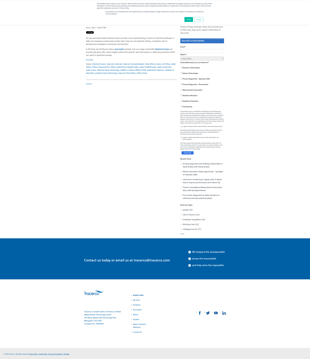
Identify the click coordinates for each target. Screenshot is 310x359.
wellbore (123, 70)
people (188, 210)
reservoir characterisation (133, 64)
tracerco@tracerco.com (152, 260)
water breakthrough (147, 67)
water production (164, 67)
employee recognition (194, 220)
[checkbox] (202, 87)
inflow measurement (100, 67)
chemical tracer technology (108, 70)
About (135, 315)
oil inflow (166, 64)
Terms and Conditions (55, 354)
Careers (136, 320)
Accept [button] (188, 19)
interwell (118, 64)
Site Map (66, 354)
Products (136, 305)
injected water (132, 67)
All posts (89, 84)
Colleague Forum (192, 229)
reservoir (110, 64)
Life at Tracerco (191, 215)
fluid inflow (150, 64)
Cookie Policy (43, 354)
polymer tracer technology (106, 73)
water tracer (91, 70)
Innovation (137, 310)
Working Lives (191, 224)
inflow (113, 67)
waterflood (121, 67)
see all (182, 234)
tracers (158, 64)
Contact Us (137, 332)
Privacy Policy (33, 354)
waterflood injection (155, 70)
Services (136, 300)
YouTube (216, 313)
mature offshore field (137, 70)
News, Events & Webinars (139, 325)
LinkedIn (224, 313)
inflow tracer (142, 73)
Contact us (92, 260)
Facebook (200, 313)
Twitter (208, 313)
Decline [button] (199, 19)
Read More (89, 60)
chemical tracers (162, 49)
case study (119, 49)
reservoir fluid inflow (127, 73)
